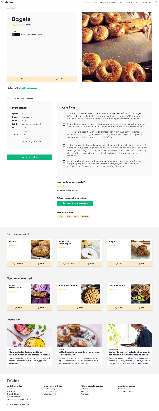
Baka (95, 2)
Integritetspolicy (50, 394)
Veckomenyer (148, 2)
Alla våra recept (13, 397)
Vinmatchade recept (107, 2)
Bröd (75, 216)
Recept (87, 2)
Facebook (85, 394)
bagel (61, 216)
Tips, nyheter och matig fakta (19, 399)
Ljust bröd (85, 216)
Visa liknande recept (28, 88)
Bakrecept (11, 391)
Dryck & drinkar (13, 394)
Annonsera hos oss (125, 391)
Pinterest (84, 389)
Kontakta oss (123, 389)
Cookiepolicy (49, 389)
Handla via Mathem (29, 157)
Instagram (85, 391)
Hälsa (138, 2)
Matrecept (11, 389)
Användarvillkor (50, 391)
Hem (8, 8)
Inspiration (128, 2)
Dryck (120, 2)
